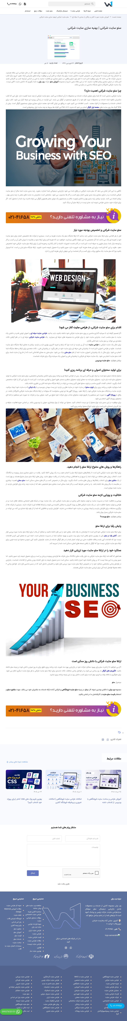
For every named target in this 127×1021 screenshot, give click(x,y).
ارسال (33, 873)
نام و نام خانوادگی (92, 838)
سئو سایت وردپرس (102, 360)
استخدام (27, 11)
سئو (113, 682)
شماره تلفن (56, 838)
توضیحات (95, 847)
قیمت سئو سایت (108, 694)
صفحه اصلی (98, 11)
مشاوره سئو (11, 689)
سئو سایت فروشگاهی (70, 689)
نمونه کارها (87, 11)
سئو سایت (49, 11)
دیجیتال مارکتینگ (62, 11)
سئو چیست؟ (105, 516)
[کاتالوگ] (24, 3)
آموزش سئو (53, 81)
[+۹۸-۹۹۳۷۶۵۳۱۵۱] (20, 3)
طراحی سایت (75, 11)
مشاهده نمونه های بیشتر (18, 762)
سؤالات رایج (38, 11)
